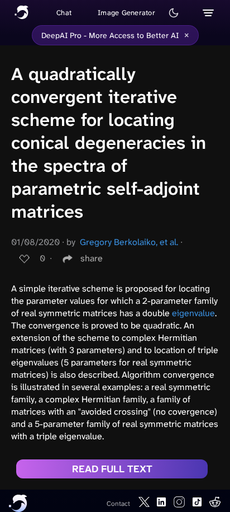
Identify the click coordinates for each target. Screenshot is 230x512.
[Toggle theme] (174, 13)
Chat (63, 12)
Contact (118, 503)
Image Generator (126, 12)
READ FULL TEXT (112, 469)
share (91, 258)
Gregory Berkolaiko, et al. (129, 242)
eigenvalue (193, 313)
